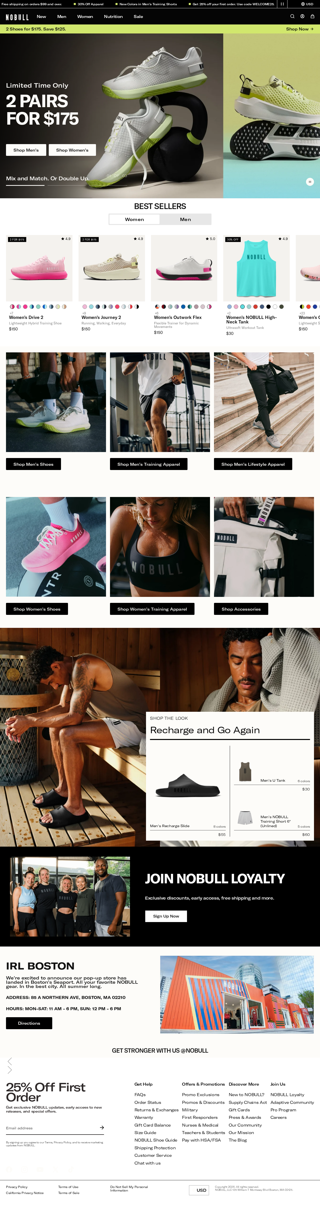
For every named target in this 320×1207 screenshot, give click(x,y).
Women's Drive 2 (26, 317)
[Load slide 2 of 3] (67, 185)
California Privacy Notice (25, 1193)
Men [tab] (185, 219)
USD (203, 1191)
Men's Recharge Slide (169, 826)
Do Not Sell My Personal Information (129, 1188)
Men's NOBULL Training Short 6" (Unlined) (275, 821)
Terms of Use (68, 1187)
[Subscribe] (101, 1128)
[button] (282, 4)
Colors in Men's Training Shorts (124, 4)
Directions (29, 1022)
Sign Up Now (166, 916)
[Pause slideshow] (310, 182)
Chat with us (147, 1163)
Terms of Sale (69, 1193)
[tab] (12, 306)
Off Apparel (67, 4)
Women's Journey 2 (101, 317)
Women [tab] (134, 219)
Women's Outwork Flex (178, 317)
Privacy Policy (17, 1187)
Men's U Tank (272, 780)
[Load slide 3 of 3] (108, 185)
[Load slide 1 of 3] (25, 185)
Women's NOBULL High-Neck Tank (251, 319)
